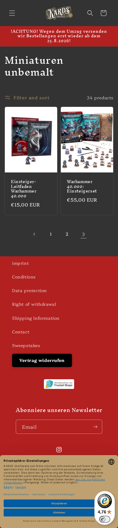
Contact (20, 332)
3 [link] (83, 234)
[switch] (104, 519)
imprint (20, 263)
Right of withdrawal (34, 304)
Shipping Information (36, 318)
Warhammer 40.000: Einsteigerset (82, 187)
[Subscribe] (95, 427)
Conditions (24, 277)
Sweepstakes (26, 345)
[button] (12, 13)
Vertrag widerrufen (42, 360)
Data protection (29, 290)
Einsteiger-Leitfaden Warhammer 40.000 (23, 189)
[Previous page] (34, 234)
